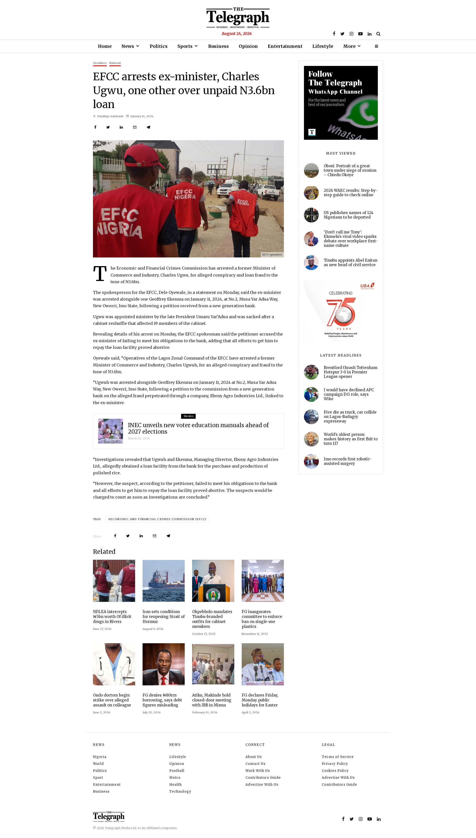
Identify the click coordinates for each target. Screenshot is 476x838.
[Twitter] (342, 33)
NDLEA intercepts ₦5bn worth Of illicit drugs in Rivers (112, 616)
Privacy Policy (335, 764)
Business (218, 46)
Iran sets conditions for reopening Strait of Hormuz (164, 616)
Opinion (248, 46)
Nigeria (100, 757)
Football (176, 771)
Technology (180, 791)
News (127, 46)
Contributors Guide (263, 778)
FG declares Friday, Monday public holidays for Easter (260, 700)
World (98, 764)
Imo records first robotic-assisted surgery (347, 461)
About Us (253, 757)
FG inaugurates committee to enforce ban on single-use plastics (262, 619)
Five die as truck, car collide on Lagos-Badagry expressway (350, 416)
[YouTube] (360, 33)
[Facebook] (334, 33)
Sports (185, 46)
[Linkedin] (369, 33)
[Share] (95, 127)
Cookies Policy (335, 771)
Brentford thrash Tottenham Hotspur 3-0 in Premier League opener (350, 372)
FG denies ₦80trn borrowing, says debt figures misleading (162, 700)
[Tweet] (108, 127)
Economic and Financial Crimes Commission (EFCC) (158, 519)
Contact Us (255, 764)
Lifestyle (322, 46)
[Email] (135, 127)
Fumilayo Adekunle (110, 116)
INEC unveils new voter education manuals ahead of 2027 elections (198, 428)
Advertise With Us (261, 784)
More (349, 46)
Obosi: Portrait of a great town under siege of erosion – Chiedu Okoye (350, 170)
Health (175, 784)
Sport (98, 778)
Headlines (100, 63)
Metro (174, 778)
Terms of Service (338, 757)
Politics (159, 46)
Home (105, 46)
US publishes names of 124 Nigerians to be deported (348, 215)
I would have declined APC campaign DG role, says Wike (349, 394)
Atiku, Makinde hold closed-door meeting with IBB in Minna (211, 700)
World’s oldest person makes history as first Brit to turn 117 (351, 439)
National (115, 63)
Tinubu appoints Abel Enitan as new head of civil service (350, 262)
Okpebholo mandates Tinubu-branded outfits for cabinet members (212, 619)
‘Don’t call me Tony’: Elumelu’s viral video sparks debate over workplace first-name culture (350, 239)
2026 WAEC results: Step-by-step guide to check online (350, 192)
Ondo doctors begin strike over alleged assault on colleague (112, 700)
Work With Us (257, 771)
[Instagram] (351, 33)
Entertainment (285, 46)
